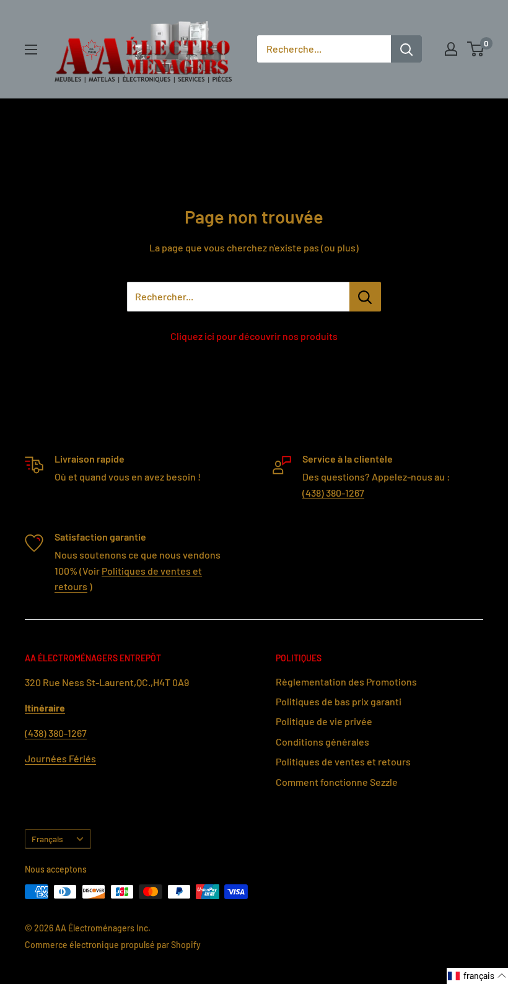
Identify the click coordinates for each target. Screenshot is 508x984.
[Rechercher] (406, 49)
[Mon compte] (451, 49)
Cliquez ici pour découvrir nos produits (254, 336)
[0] (476, 48)
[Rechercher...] (365, 296)
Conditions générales (322, 741)
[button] (477, 976)
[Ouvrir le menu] (31, 49)
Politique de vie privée (324, 721)
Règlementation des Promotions (346, 681)
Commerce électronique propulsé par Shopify (113, 944)
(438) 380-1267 (333, 493)
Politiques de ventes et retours (343, 761)
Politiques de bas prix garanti (338, 701)
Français (47, 839)
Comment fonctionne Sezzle (337, 782)
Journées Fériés (60, 758)
